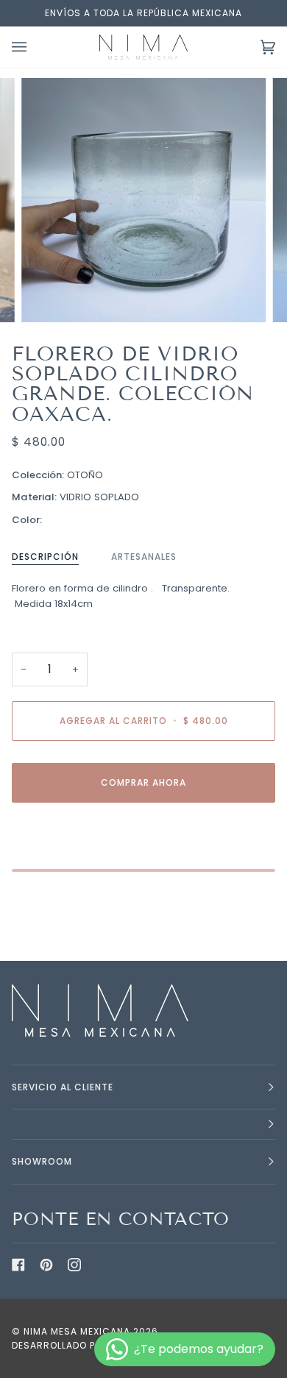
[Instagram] (74, 1264)
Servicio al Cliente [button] (62, 1087)
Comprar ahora (143, 782)
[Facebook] (18, 1264)
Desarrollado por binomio (83, 1345)
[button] (143, 1124)
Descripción (45, 556)
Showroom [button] (42, 1161)
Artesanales (144, 556)
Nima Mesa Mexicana (77, 1331)
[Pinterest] (46, 1264)
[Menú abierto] (34, 47)
